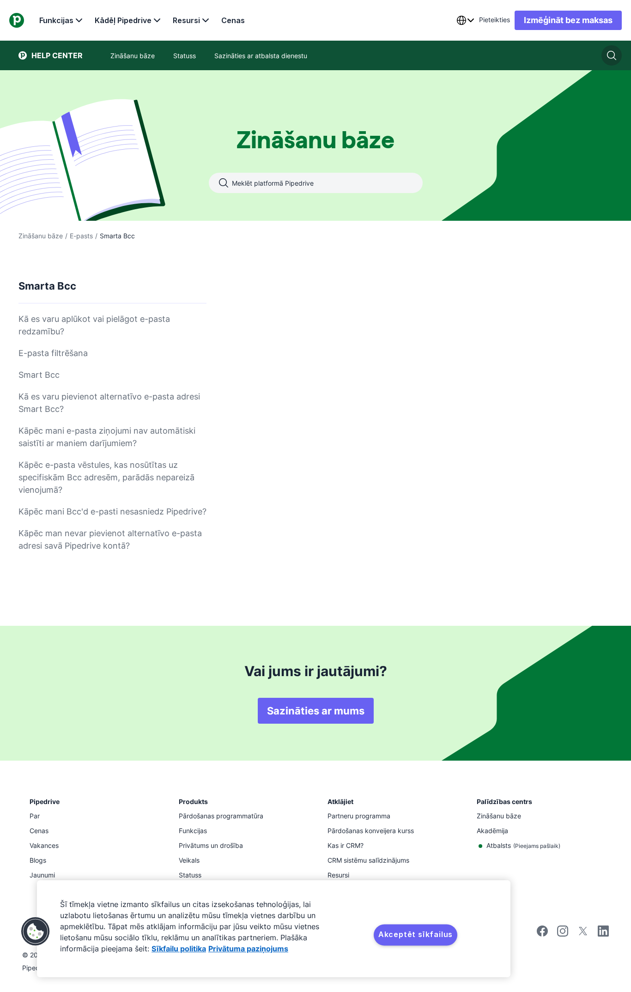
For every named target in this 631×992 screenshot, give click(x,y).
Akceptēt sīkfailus (415, 934)
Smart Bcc (39, 375)
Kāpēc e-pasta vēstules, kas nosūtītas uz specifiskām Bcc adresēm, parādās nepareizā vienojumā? (106, 477)
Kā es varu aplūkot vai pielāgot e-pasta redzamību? (94, 325)
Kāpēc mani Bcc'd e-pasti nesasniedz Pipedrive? (112, 511)
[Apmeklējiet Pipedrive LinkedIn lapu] (603, 932)
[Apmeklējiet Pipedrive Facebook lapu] (542, 934)
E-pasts (81, 236)
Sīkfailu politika (179, 948)
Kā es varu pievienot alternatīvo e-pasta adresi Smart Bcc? (109, 403)
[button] (35, 931)
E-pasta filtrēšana (53, 353)
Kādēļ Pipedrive (123, 20)
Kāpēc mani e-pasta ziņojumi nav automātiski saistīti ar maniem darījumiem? (106, 437)
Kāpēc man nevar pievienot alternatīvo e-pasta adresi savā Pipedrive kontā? (110, 539)
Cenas (233, 20)
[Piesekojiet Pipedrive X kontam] (583, 934)
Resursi (186, 20)
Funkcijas (56, 20)
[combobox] (465, 20)
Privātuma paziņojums (248, 948)
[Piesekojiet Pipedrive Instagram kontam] (562, 934)
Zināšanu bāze (40, 236)
